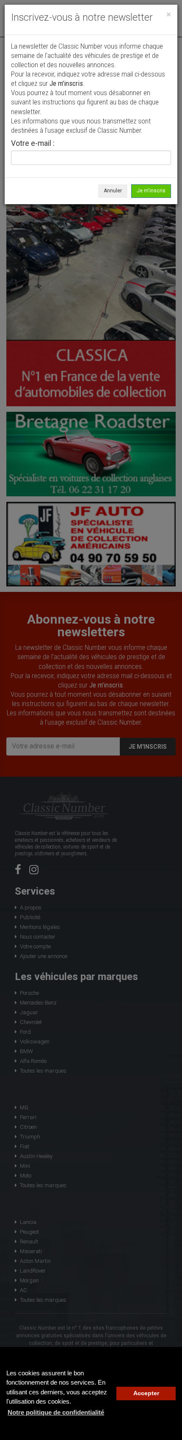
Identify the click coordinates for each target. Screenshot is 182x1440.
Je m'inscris (151, 191)
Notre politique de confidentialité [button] (56, 1412)
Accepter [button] (146, 1393)
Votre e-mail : (33, 144)
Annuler (113, 191)
